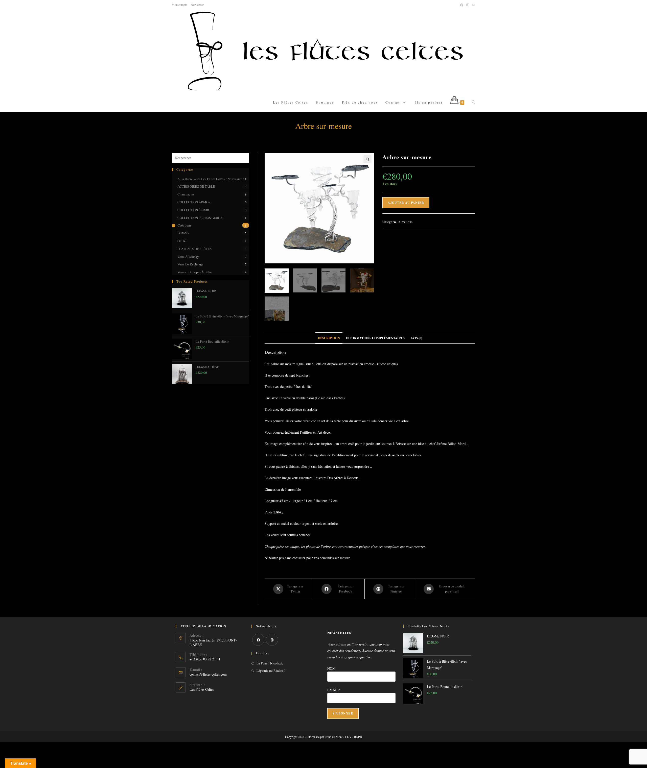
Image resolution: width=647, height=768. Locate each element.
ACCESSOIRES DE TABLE (196, 186)
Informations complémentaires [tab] (375, 338)
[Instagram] (272, 640)
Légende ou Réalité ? (271, 670)
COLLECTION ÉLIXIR (193, 210)
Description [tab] (329, 338)
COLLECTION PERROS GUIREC (200, 217)
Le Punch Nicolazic (270, 663)
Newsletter (197, 5)
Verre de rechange (190, 264)
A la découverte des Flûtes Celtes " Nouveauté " (210, 179)
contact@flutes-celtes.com (208, 674)
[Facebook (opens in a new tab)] (462, 4)
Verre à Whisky (188, 256)
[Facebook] (258, 640)
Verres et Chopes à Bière (194, 272)
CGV (348, 737)
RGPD (358, 737)
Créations (184, 225)
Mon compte (179, 5)
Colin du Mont (333, 737)
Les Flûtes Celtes (202, 689)
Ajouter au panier (406, 203)
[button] (367, 159)
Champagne (185, 194)
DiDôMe (183, 233)
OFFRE (182, 241)
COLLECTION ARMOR (194, 202)
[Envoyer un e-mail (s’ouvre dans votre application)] (473, 4)
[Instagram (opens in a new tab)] (468, 4)
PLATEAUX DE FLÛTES (194, 248)
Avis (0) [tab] (416, 338)
